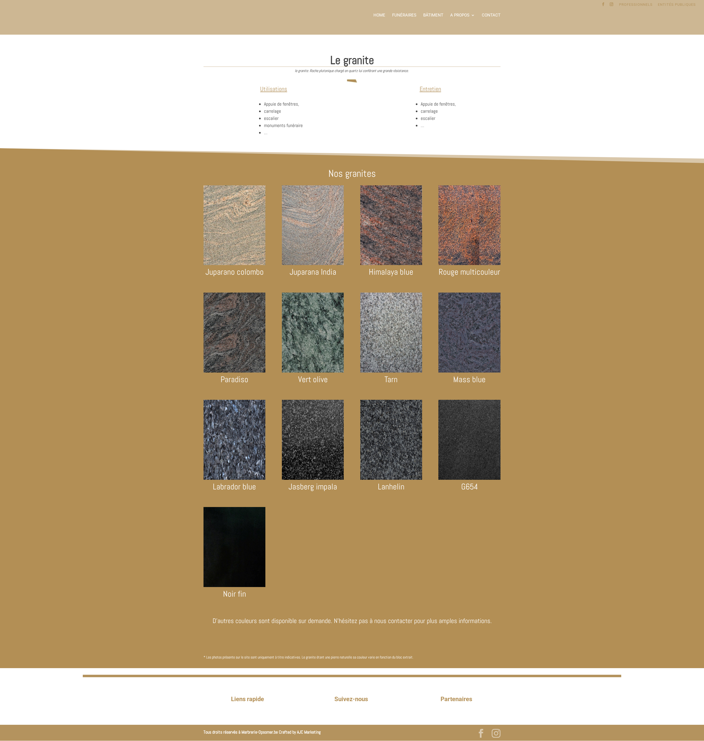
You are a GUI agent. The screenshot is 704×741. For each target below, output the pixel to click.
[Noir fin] (234, 585)
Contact (491, 15)
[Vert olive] (313, 371)
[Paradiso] (234, 371)
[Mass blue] (469, 371)
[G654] (469, 478)
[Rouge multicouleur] (469, 263)
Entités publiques (677, 5)
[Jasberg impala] (313, 478)
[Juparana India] (313, 263)
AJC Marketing (309, 732)
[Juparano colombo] (234, 263)
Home (379, 15)
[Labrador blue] (234, 478)
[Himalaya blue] (391, 263)
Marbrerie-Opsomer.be (259, 732)
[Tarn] (391, 371)
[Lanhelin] (391, 478)
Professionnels (636, 5)
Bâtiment (433, 15)
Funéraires (404, 15)
